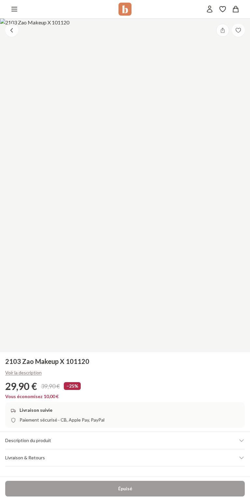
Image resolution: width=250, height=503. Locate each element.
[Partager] (222, 30)
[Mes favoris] (222, 9)
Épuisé (125, 488)
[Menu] (14, 9)
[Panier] (235, 9)
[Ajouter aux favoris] (238, 30)
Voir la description (23, 372)
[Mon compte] (209, 9)
